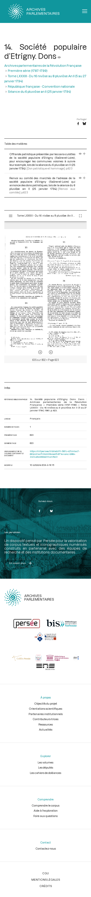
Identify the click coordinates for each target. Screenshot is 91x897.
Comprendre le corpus (45, 805)
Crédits (45, 886)
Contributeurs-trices (45, 719)
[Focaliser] (84, 154)
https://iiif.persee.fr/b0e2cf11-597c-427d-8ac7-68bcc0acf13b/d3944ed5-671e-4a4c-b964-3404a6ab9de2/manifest (55, 454)
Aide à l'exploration (46, 810)
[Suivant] (51, 352)
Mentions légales (45, 879)
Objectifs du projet (45, 703)
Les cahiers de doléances (45, 772)
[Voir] (59, 55)
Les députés (45, 767)
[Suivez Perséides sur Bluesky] (51, 511)
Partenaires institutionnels (46, 714)
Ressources (45, 724)
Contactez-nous (45, 848)
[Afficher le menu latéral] (10, 215)
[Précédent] (40, 352)
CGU (45, 873)
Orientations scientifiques (45, 708)
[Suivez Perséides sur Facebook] (39, 511)
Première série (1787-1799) (28, 70)
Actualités (45, 729)
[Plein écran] (80, 215)
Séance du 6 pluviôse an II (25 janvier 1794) (39, 91)
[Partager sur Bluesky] (84, 124)
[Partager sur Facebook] (78, 124)
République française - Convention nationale (41, 86)
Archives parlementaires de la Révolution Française (43, 65)
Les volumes (45, 762)
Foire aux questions (45, 815)
